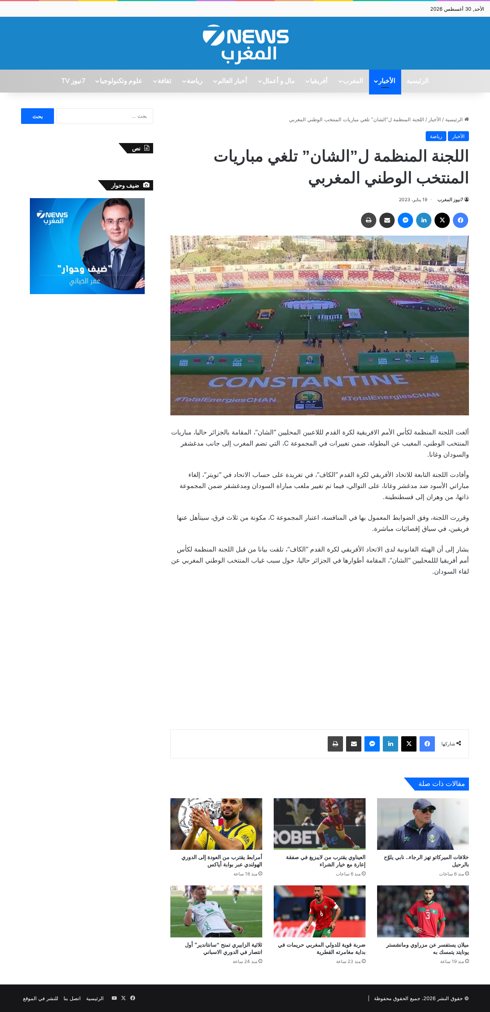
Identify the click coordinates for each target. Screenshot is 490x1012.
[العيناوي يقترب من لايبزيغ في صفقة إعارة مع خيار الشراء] (320, 824)
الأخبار (387, 81)
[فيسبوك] (460, 220)
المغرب (353, 81)
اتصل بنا (72, 998)
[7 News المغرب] (245, 43)
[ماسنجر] (405, 220)
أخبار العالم (232, 81)
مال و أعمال (279, 81)
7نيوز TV (73, 81)
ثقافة (165, 81)
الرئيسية (418, 81)
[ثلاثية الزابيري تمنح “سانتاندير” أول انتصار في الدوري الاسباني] (216, 911)
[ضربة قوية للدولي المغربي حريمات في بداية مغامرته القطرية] (320, 911)
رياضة (195, 81)
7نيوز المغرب (450, 199)
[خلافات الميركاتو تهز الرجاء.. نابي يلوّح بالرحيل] (423, 824)
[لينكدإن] (423, 220)
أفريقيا (319, 81)
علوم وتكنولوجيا (121, 81)
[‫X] (442, 220)
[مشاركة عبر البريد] (387, 220)
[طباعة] (368, 220)
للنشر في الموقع (40, 998)
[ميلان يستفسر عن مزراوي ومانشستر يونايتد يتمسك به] (423, 911)
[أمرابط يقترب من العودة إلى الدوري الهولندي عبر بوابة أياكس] (216, 824)
